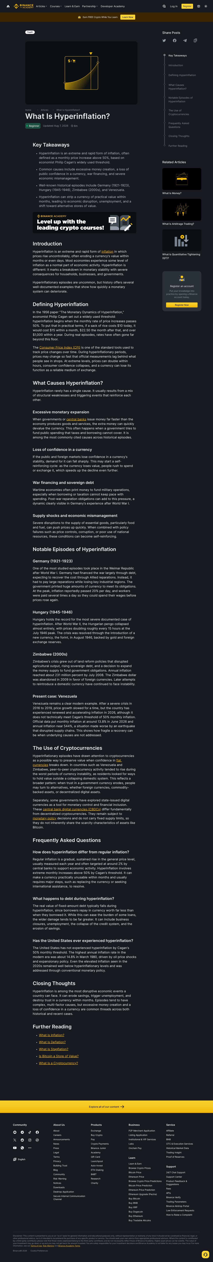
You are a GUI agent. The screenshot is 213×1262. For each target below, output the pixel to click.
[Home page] (24, 6)
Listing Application (138, 1135)
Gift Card (95, 1156)
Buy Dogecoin (136, 1211)
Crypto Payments (100, 1143)
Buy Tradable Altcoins (140, 1220)
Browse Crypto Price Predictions (145, 1181)
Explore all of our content (104, 1106)
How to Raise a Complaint (179, 1214)
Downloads (59, 1187)
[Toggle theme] (205, 6)
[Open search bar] (163, 6)
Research (95, 1178)
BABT (94, 1174)
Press (56, 1148)
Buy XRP (133, 1207)
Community (59, 1174)
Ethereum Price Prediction (142, 1189)
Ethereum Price (136, 1176)
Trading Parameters (176, 1201)
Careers (57, 1135)
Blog (55, 1170)
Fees (168, 1188)
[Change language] (198, 6)
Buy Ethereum (136, 1216)
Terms (56, 1156)
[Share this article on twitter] (164, 40)
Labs (131, 1143)
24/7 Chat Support (175, 1172)
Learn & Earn (135, 1163)
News (56, 1143)
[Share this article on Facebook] (175, 40)
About (56, 1130)
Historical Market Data (177, 1148)
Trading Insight (174, 1152)
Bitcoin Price (135, 1172)
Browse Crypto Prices (140, 1168)
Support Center (174, 1176)
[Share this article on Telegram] (185, 40)
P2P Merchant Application (142, 1130)
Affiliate (170, 1130)
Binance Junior (98, 1148)
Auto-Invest (97, 1165)
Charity (94, 1183)
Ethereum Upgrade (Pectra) (143, 1194)
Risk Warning (59, 1178)
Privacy (57, 1161)
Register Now (182, 305)
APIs (168, 1193)
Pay (93, 1139)
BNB (168, 1139)
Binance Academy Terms (69, 1246)
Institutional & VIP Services (142, 1139)
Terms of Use (36, 1246)
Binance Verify (173, 1197)
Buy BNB (133, 1203)
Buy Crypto (96, 1135)
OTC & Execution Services (179, 1143)
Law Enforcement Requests (180, 1210)
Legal (56, 1152)
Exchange (96, 1130)
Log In (173, 6)
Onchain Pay (135, 1148)
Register (187, 6)
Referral (170, 1135)
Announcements (61, 1139)
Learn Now (127, 17)
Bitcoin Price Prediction (140, 1185)
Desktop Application (63, 1191)
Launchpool (97, 1161)
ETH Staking (97, 1170)
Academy (96, 1152)
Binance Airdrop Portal (177, 1206)
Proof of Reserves (175, 1156)
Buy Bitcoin (134, 1198)
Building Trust (60, 1165)
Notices (57, 1183)
